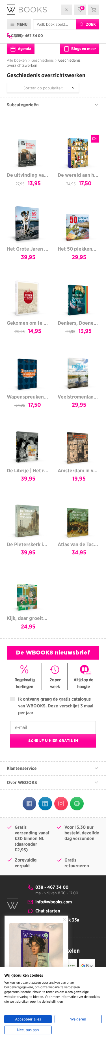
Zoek (90, 24)
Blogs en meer (83, 48)
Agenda (24, 48)
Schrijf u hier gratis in (53, 741)
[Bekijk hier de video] (95, 139)
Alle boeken (17, 60)
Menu (21, 24)
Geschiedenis (42, 60)
